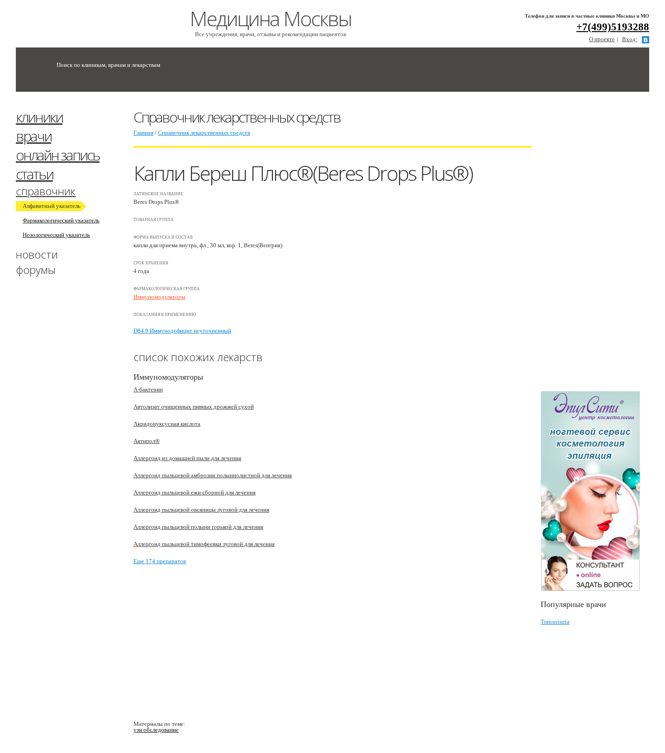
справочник (46, 191)
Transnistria (555, 621)
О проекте (602, 39)
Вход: (629, 39)
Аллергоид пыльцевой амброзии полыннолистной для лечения (212, 475)
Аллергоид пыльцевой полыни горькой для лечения (198, 526)
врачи (33, 136)
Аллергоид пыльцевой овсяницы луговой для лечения (201, 509)
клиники (39, 117)
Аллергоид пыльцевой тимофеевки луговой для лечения (204, 544)
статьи (34, 174)
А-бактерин (148, 389)
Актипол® (146, 441)
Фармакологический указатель (61, 220)
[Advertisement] (603, 245)
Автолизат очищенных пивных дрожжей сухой (193, 406)
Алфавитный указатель (52, 205)
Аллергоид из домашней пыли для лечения (187, 458)
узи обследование (156, 729)
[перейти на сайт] (595, 491)
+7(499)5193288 (612, 27)
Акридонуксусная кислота (166, 423)
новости (37, 254)
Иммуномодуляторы (159, 296)
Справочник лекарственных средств (204, 132)
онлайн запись (58, 155)
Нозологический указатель (56, 234)
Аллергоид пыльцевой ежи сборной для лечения (194, 492)
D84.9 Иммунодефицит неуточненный (182, 330)
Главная (143, 132)
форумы (36, 269)
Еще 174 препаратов (159, 561)
